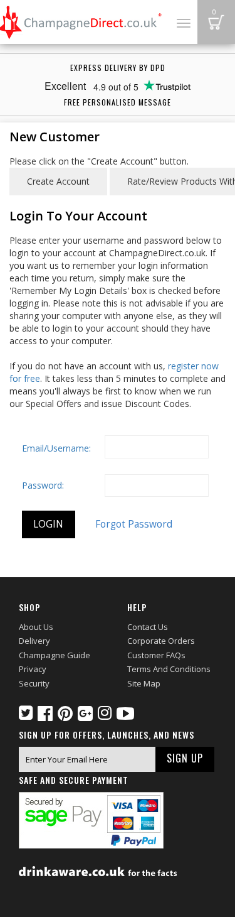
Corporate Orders (161, 640)
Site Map (143, 683)
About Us (36, 626)
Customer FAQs (156, 655)
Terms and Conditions (169, 669)
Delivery (34, 640)
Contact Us (147, 626)
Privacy (32, 669)
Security (34, 683)
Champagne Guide (54, 655)
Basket (216, 22)
